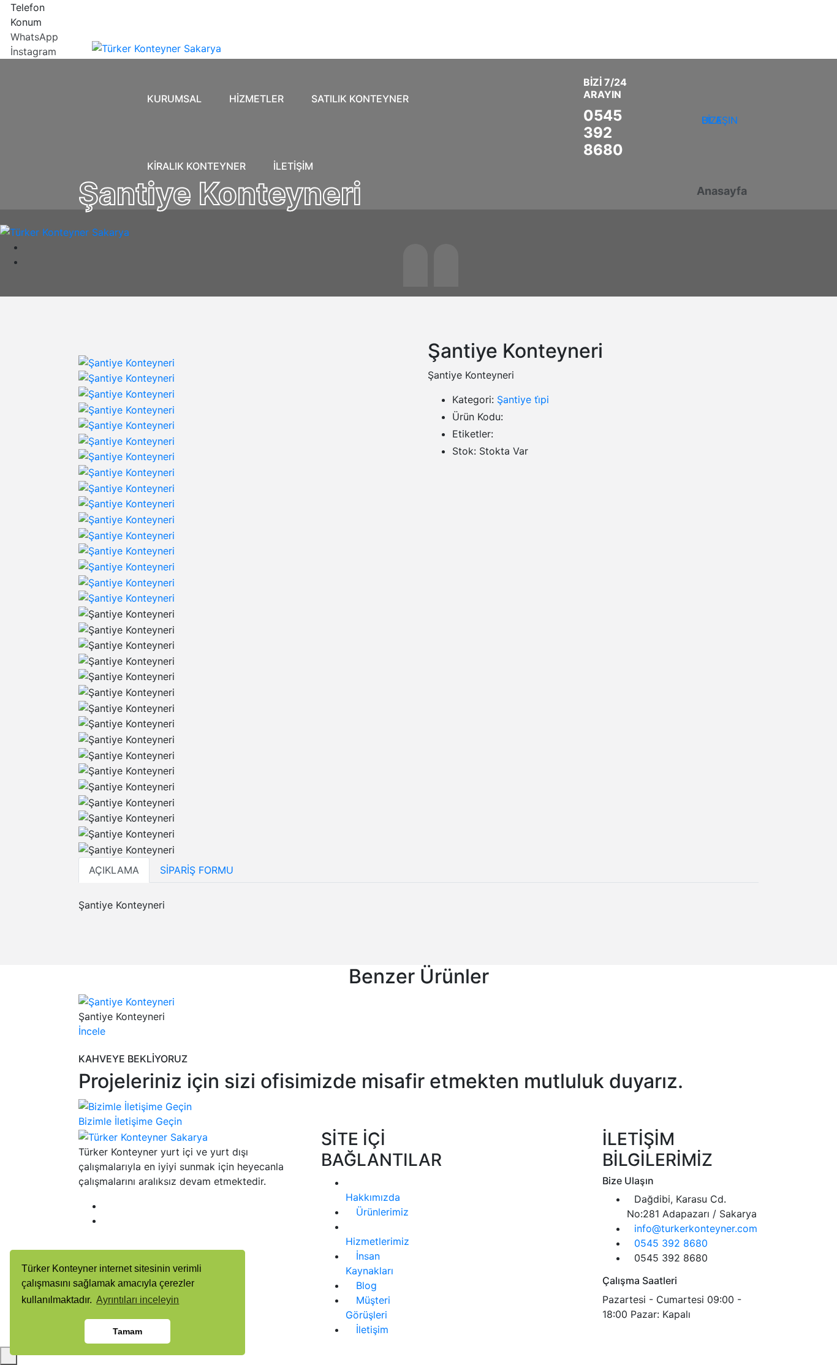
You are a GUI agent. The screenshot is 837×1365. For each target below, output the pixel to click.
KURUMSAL (174, 99)
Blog (365, 1285)
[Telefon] (3, 7)
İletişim (370, 1329)
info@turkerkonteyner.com (695, 1228)
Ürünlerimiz (381, 1212)
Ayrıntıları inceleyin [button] (137, 1300)
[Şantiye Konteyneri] (126, 361)
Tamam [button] (127, 1331)
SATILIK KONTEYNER (360, 99)
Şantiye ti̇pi (523, 399)
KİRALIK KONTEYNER (196, 166)
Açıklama (114, 870)
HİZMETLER (256, 99)
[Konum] (3, 22)
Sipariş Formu (196, 870)
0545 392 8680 (603, 133)
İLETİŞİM (293, 166)
